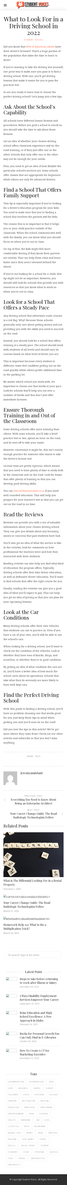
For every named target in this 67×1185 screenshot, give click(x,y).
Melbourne (40, 1126)
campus (37, 1088)
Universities (38, 1158)
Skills (11, 1145)
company (12, 1101)
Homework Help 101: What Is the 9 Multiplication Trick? (24, 926)
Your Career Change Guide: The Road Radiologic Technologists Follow (26, 904)
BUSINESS (23, 1088)
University (14, 1165)
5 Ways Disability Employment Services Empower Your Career (39, 997)
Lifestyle (13, 1126)
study (26, 1152)
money (30, 1133)
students (13, 1152)
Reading (12, 1139)
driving (45, 1101)
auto (10, 1088)
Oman (40, 1133)
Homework (25, 1120)
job (37, 1120)
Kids (47, 1120)
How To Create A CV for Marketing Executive (34, 1052)
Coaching (39, 1095)
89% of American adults (40, 46)
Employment (47, 1107)
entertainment (16, 1114)
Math (26, 1126)
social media (28, 1145)
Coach (26, 1095)
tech (10, 1158)
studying (39, 1152)
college (53, 1095)
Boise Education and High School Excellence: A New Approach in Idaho (36, 1016)
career (49, 1088)
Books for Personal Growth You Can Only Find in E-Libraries (39, 1035)
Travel (22, 1158)
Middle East (14, 1133)
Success (53, 1152)
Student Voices (33, 40)
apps (51, 1082)
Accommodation (16, 1082)
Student (45, 1145)
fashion (43, 1114)
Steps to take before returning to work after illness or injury (39, 980)
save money (28, 1139)
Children (13, 1095)
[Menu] (5, 5)
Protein (52, 1133)
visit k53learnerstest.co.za (29, 490)
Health (11, 1120)
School (43, 1139)
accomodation (36, 1082)
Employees (29, 1107)
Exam (31, 1114)
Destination (28, 1101)
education (13, 1107)
